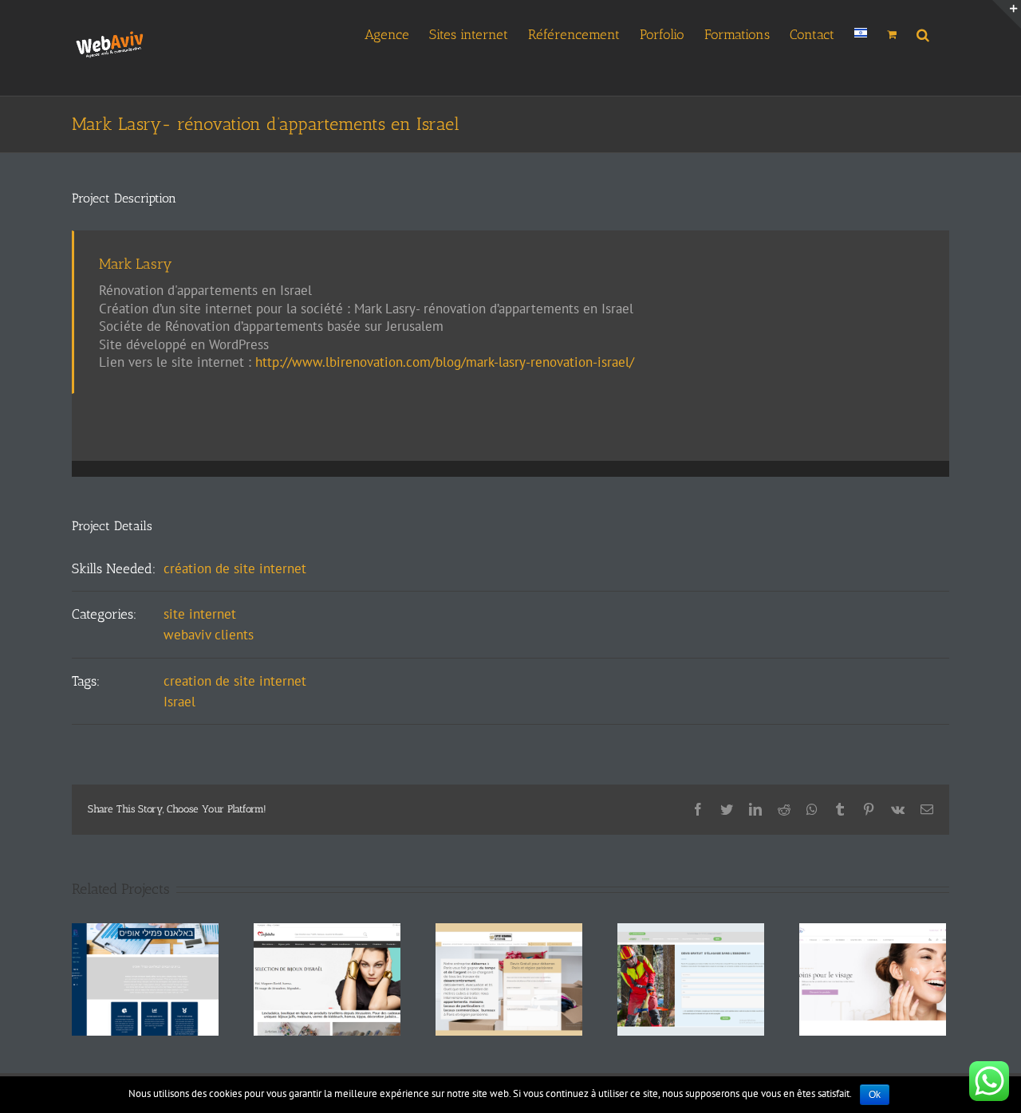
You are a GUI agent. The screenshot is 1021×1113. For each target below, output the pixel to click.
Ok (875, 1094)
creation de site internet (235, 681)
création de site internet (235, 568)
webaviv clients (209, 634)
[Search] (923, 33)
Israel (179, 701)
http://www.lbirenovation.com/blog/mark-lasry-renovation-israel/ (444, 362)
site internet (200, 614)
